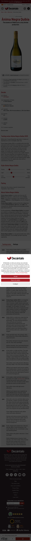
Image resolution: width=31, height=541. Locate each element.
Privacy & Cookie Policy (21, 272)
